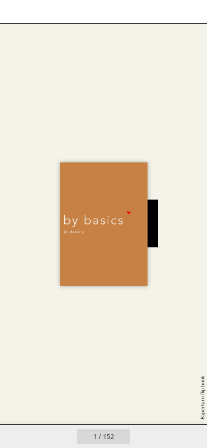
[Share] (168, 11)
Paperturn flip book (202, 397)
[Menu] (15, 11)
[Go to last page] (165, 436)
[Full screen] (192, 11)
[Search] (38, 11)
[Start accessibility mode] (61, 11)
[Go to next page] (141, 436)
